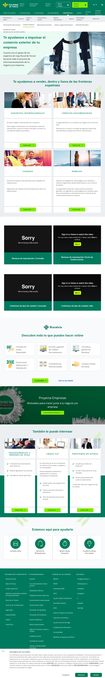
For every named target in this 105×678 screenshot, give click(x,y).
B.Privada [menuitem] (39, 13)
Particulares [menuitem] (9, 13)
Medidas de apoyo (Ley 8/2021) (63, 637)
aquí (96, 665)
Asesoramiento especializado (40, 600)
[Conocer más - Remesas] (77, 158)
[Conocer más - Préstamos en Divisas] (85, 443)
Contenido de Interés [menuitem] (81, 25)
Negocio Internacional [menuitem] (58, 19)
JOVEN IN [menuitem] (88, 13)
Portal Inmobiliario (36, 620)
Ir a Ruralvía (39, 380)
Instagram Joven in (83, 579)
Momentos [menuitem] (96, 19)
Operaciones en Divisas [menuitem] (44, 25)
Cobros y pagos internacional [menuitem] (63, 25)
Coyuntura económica (60, 618)
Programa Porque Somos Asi (39, 595)
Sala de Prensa (11, 584)
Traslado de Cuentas (37, 641)
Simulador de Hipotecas (38, 610)
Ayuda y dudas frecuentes (34, 5)
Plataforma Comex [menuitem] (9, 30)
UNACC (8, 620)
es (94, 5)
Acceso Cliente (76, 5)
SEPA (55, 608)
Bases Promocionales (37, 624)
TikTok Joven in (82, 584)
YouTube (80, 608)
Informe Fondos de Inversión (63, 613)
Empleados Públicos (36, 591)
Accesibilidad (57, 632)
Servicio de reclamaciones (14, 605)
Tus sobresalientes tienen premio (38, 585)
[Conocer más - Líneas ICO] (52, 443)
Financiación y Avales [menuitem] (7, 19)
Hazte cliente (60, 5)
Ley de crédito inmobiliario (62, 598)
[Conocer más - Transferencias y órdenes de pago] (19, 443)
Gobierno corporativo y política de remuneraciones (16, 594)
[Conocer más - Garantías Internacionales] (27, 100)
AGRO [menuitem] (79, 13)
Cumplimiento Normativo (62, 627)
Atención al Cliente (12, 600)
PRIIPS (55, 584)
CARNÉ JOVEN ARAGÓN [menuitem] (98, 13)
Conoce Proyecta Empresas (52, 413)
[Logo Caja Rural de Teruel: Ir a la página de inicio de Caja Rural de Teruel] (10, 4)
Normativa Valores (59, 603)
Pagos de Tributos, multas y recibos (39, 630)
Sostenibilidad (10, 615)
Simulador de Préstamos (38, 615)
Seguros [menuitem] (71, 19)
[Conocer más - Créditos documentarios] (77, 100)
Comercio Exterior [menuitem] (28, 25)
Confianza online (35, 636)
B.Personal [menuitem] (25, 13)
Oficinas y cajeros (48, 5)
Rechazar (81, 675)
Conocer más (27, 145)
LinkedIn (80, 603)
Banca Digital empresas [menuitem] (80, 19)
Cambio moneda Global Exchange (38, 647)
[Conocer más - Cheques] (27, 158)
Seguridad (9, 610)
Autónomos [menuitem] (53, 13)
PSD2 (55, 593)
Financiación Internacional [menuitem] (11, 25)
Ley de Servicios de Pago (61, 623)
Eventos (32, 579)
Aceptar (96, 675)
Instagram (80, 593)
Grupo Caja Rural (11, 589)
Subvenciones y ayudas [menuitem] (42, 19)
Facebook (80, 589)
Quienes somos (22, 5)
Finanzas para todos (36, 605)
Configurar (66, 675)
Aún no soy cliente (65, 380)
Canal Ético (9, 624)
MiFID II (55, 579)
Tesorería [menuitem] (21, 19)
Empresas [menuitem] (68, 13)
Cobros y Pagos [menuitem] (28, 19)
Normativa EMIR (58, 589)
